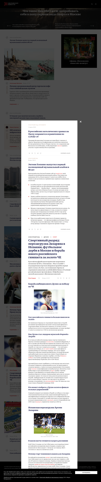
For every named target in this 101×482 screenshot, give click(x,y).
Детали (46, 237)
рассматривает (50, 381)
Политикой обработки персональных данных (51, 477)
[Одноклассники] (32, 153)
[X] (35, 153)
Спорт (55, 237)
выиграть (39, 402)
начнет (47, 457)
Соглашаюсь (86, 472)
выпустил (59, 173)
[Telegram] (38, 153)
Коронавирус (42, 124)
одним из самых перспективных (44, 464)
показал (34, 369)
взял (52, 370)
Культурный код (33, 124)
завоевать (50, 400)
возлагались (50, 342)
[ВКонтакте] (29, 153)
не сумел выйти (49, 349)
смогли (59, 146)
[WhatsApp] (41, 153)
